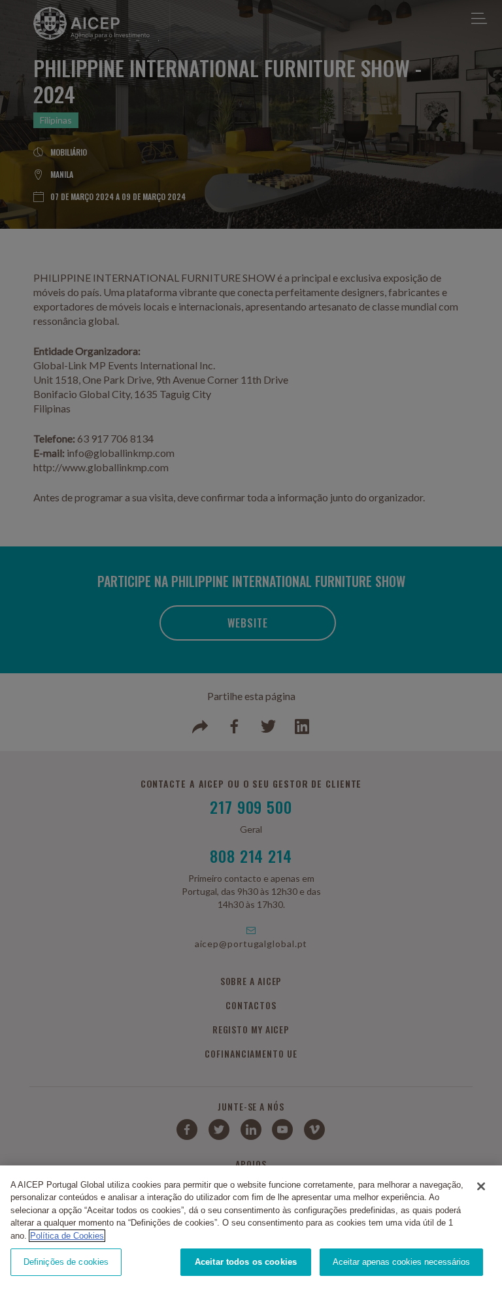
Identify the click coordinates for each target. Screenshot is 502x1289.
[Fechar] (481, 1186)
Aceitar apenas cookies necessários (401, 1262)
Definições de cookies (66, 1262)
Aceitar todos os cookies (246, 1262)
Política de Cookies (67, 1236)
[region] (251, 1227)
